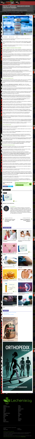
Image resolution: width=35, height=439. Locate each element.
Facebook (5, 186)
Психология (19, 418)
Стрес (4, 418)
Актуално (19, 420)
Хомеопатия (19, 414)
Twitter (10, 186)
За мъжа (4, 407)
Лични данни (19, 429)
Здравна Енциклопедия (6, 406)
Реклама (4, 428)
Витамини (4, 420)
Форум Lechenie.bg (5, 421)
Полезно (19, 405)
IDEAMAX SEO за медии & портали (7, 436)
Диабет (19, 415)
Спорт (19, 416)
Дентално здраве (5, 415)
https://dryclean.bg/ (6, 313)
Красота (19, 413)
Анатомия (4, 419)
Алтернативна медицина (6, 413)
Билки (4, 417)
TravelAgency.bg (12, 431)
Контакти (19, 428)
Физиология (19, 419)
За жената (19, 406)
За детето (19, 407)
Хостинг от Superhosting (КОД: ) (19, 436)
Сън (18, 417)
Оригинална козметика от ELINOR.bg (9, 314)
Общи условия (5, 429)
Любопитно (5, 405)
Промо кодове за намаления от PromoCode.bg (10, 312)
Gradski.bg (4, 431)
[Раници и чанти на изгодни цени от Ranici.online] (10, 329)
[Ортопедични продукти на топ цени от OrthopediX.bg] (17, 366)
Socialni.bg (8, 431)
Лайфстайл (4, 414)
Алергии (4, 416)
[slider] (5, 184)
